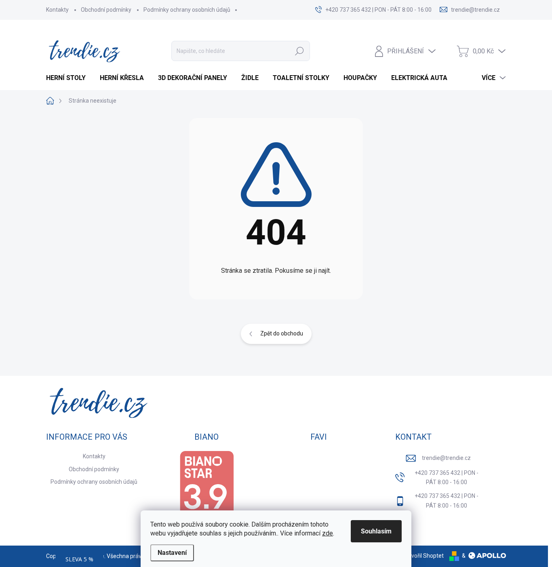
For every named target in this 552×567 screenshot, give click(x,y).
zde (327, 533)
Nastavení (172, 552)
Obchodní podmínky (106, 9)
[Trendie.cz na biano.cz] (206, 489)
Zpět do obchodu (281, 333)
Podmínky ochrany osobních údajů (186, 9)
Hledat (299, 51)
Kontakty (57, 9)
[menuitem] (69, 78)
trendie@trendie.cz (446, 458)
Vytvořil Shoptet (423, 555)
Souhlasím (376, 531)
